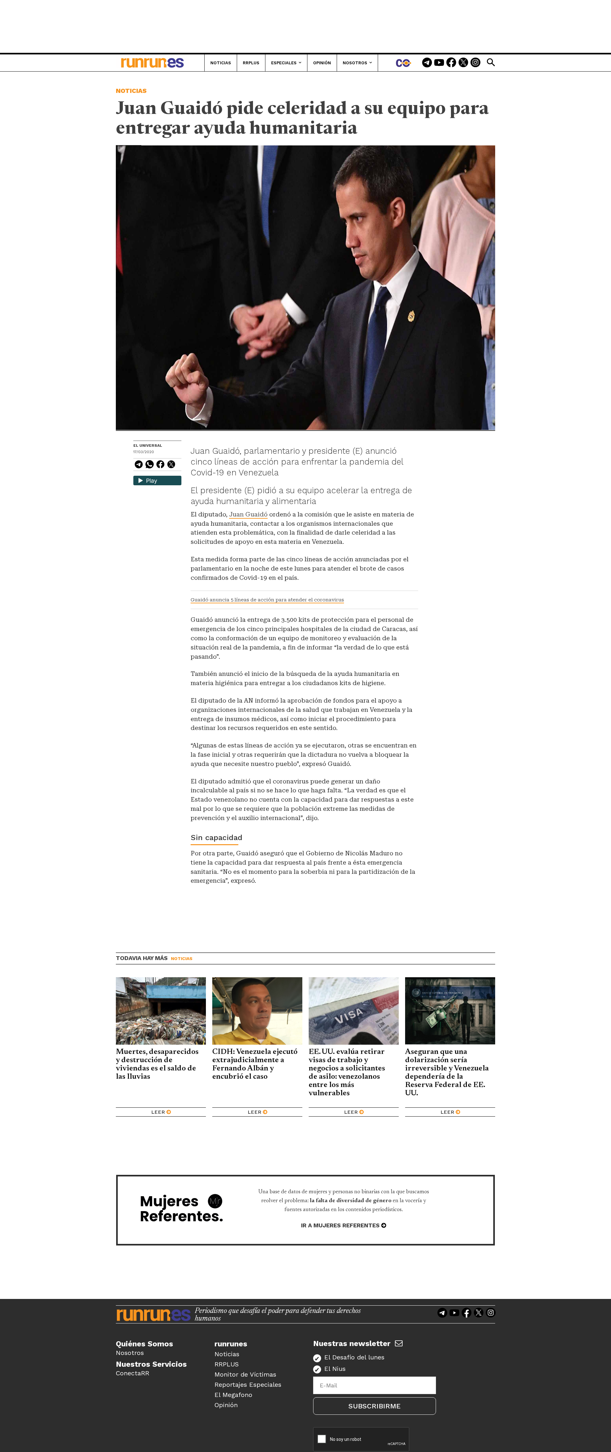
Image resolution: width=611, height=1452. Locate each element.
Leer (158, 1112)
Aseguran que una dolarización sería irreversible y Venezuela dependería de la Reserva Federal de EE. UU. (447, 1072)
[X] (171, 465)
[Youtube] (439, 63)
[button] (490, 62)
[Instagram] (475, 63)
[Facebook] (451, 63)
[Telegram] (427, 63)
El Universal (147, 445)
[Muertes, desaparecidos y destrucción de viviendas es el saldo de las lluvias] (161, 1011)
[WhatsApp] (149, 465)
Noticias (131, 91)
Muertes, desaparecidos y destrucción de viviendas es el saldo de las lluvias (157, 1064)
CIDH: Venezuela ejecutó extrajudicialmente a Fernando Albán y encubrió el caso (255, 1064)
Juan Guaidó (248, 514)
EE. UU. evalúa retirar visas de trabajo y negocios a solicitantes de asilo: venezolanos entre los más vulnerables (347, 1072)
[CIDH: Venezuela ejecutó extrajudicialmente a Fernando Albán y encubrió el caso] (257, 1011)
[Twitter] (463, 63)
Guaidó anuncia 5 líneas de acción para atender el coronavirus (267, 600)
